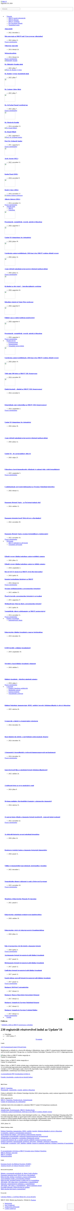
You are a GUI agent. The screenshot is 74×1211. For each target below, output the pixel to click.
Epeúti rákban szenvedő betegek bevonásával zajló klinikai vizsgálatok (28, 978)
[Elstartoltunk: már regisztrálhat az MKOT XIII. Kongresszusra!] (10, 401)
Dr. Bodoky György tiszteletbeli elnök (17, 74)
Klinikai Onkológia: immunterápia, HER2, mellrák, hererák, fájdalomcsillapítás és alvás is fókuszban (37, 705)
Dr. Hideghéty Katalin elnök (14, 64)
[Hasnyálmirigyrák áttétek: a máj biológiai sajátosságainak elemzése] (10, 733)
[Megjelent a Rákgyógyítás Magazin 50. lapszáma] (10, 895)
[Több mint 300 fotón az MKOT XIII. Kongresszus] (10, 369)
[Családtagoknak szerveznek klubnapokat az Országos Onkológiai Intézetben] (10, 483)
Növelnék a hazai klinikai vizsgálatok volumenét (20, 663)
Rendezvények (11, 341)
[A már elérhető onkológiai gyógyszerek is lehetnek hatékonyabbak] (10, 265)
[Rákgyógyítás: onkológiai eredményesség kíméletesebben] (10, 911)
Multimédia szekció (14, 690)
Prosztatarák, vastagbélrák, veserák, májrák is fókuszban (23, 222)
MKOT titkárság (13, 20)
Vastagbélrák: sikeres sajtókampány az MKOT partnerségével (25, 611)
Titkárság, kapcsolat (11, 46)
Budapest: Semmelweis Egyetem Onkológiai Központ (22, 1002)
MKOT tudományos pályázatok (18, 543)
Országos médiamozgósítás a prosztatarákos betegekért (22, 588)
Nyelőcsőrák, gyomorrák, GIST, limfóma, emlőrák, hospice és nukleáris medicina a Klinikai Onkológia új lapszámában (37, 1143)
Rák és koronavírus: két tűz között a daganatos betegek (23, 946)
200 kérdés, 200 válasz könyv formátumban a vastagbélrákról (19, 1182)
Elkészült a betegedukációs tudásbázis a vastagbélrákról (17, 1184)
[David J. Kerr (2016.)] (10, 186)
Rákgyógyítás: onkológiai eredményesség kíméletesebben (23, 914)
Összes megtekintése (11, 42)
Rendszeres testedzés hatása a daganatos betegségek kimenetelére (26, 850)
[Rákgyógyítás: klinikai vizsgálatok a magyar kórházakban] (10, 628)
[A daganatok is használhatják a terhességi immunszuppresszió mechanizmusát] (10, 748)
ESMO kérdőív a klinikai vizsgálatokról (17, 648)
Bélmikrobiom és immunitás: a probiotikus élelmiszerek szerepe (20, 1138)
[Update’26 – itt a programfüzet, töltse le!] (10, 450)
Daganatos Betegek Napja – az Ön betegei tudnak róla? (23, 502)
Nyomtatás (39, 1039)
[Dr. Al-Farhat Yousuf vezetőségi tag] (10, 101)
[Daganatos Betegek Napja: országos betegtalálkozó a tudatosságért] (10, 530)
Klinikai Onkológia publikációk (18, 688)
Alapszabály (9, 29)
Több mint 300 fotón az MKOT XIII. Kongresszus (21, 373)
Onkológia (11, 210)
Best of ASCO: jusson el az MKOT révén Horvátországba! (24, 572)
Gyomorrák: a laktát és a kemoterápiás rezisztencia (21, 721)
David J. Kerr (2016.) (11, 190)
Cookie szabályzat (10, 1208)
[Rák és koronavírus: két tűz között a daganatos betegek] (10, 942)
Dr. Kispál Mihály (10, 132)
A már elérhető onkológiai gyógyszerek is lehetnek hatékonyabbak (26, 269)
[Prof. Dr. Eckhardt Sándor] (13, 137)
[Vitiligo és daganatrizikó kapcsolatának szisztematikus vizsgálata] (10, 862)
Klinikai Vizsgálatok (13, 618)
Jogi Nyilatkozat (10, 1205)
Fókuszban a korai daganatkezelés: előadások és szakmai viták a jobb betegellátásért (32, 469)
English (9, 1017)
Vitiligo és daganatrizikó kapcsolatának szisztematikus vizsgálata (26, 866)
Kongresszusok (13, 342)
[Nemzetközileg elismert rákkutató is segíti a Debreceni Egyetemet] (10, 877)
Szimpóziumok (13, 344)
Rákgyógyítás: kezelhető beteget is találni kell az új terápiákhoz (20, 1180)
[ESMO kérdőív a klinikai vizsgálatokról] (10, 644)
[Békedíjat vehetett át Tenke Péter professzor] (10, 298)
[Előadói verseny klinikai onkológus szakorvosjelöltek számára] (10, 553)
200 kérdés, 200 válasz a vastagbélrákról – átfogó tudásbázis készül (21, 1185)
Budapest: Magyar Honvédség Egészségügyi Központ (22, 995)
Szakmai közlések (13, 692)
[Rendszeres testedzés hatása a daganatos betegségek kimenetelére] (10, 846)
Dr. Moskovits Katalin (12, 122)
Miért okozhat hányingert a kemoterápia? (13, 1189)
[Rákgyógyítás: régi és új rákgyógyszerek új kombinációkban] (10, 926)
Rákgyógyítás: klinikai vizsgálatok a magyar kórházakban (24, 632)
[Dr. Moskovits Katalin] (10, 119)
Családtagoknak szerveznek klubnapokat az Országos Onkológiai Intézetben (30, 487)
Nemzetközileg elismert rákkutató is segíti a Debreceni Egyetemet (26, 881)
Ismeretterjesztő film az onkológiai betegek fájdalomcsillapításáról (26, 770)
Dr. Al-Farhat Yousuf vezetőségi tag (16, 105)
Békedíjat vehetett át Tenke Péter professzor (19, 302)
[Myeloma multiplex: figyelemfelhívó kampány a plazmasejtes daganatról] (10, 797)
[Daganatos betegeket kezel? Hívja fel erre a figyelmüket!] (10, 514)
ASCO (3, 1047)
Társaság (9, 16)
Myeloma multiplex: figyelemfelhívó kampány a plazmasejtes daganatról (28, 801)
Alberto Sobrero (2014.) (12, 199)
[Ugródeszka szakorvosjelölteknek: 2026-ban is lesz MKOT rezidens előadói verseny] (10, 249)
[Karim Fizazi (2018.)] (10, 170)
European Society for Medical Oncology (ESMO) (16, 1164)
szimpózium (8, 1047)
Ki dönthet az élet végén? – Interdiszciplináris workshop (23, 286)
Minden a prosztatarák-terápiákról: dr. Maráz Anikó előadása (19, 1173)
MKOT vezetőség (13, 21)
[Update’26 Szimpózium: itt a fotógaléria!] (10, 234)
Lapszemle (10, 686)
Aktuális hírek (11, 206)
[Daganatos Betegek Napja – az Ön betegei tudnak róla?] (10, 499)
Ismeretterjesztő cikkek (15, 620)
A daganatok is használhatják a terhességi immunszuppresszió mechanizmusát (30, 752)
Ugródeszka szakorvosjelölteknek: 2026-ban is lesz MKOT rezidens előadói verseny (32, 253)
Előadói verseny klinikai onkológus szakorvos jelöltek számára (25, 564)
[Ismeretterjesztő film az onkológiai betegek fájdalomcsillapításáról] (10, 766)
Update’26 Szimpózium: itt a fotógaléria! (18, 237)
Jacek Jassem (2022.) (11, 158)
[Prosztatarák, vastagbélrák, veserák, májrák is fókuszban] (10, 218)
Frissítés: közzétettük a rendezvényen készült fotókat (17, 1077)
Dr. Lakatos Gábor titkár (13, 89)
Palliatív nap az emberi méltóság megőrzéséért (20, 318)
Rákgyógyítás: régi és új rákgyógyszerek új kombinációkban (24, 930)
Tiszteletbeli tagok (13, 25)
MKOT (10, 208)
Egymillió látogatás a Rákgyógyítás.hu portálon (15, 1187)
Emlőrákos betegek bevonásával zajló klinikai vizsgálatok (23, 970)
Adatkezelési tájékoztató (12, 1207)
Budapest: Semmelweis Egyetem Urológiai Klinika (21, 1010)
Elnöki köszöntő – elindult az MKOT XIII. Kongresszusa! (23, 389)
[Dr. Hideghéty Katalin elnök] (11, 60)
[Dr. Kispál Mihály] (11, 128)
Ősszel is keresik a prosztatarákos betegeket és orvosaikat (23, 596)
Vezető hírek (22, 1047)
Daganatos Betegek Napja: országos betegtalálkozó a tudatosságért (26, 534)
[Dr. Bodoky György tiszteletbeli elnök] (13, 70)
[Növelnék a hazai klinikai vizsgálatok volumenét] (10, 660)
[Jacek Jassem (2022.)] (10, 155)
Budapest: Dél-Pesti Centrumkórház (16, 987)
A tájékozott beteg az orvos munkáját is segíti (19, 785)
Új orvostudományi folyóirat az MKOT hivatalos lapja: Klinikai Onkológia (23, 1151)
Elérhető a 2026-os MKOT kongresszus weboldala (17, 1025)
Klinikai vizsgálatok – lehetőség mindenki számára (21, 679)
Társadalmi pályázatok (15, 544)
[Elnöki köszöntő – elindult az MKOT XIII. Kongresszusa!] (10, 385)
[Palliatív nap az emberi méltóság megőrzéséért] (10, 314)
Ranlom (33, 1200)
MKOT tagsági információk (16, 18)
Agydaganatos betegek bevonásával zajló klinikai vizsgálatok (24, 955)
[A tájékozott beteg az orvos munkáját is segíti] (10, 782)
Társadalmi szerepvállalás (16, 346)
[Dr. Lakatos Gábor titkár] (10, 85)
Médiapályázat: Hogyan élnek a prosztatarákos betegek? (23, 604)
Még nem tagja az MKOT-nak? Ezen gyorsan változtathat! (24, 36)
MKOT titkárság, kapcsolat (9, 1153)
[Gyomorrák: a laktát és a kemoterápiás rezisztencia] (10, 717)
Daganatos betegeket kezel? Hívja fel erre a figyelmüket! (23, 518)
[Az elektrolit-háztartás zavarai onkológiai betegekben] (10, 830)
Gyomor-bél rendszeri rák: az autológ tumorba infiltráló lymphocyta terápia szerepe (26, 1140)
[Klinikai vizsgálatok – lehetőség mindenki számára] (10, 675)
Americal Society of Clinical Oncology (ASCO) (15, 1165)
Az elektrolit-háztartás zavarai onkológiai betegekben (22, 834)
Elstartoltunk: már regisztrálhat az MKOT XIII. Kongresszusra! (26, 405)
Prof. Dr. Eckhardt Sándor (13, 141)
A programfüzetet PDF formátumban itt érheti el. (15, 1074)
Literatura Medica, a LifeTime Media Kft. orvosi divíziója (18, 1197)
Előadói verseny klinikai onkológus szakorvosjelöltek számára (25, 556)
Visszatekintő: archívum (15, 693)
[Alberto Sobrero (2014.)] (14, 195)
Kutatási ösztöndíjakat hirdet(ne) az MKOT (19, 579)
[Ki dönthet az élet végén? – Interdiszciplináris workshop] (10, 282)
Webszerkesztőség (10, 53)
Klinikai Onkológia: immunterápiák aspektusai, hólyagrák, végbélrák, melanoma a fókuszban (29, 1141)
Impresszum (8, 1203)
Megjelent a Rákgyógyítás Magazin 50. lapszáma (20, 899)
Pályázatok (10, 541)
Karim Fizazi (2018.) (11, 174)
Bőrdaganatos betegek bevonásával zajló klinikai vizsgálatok (24, 963)
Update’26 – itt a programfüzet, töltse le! (18, 453)
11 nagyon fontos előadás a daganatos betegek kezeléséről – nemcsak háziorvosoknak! (32, 817)
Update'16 (15, 1047)
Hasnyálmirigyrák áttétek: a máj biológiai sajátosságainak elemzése (26, 737)
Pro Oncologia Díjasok (15, 23)
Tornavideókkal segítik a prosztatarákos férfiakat (15, 1178)
